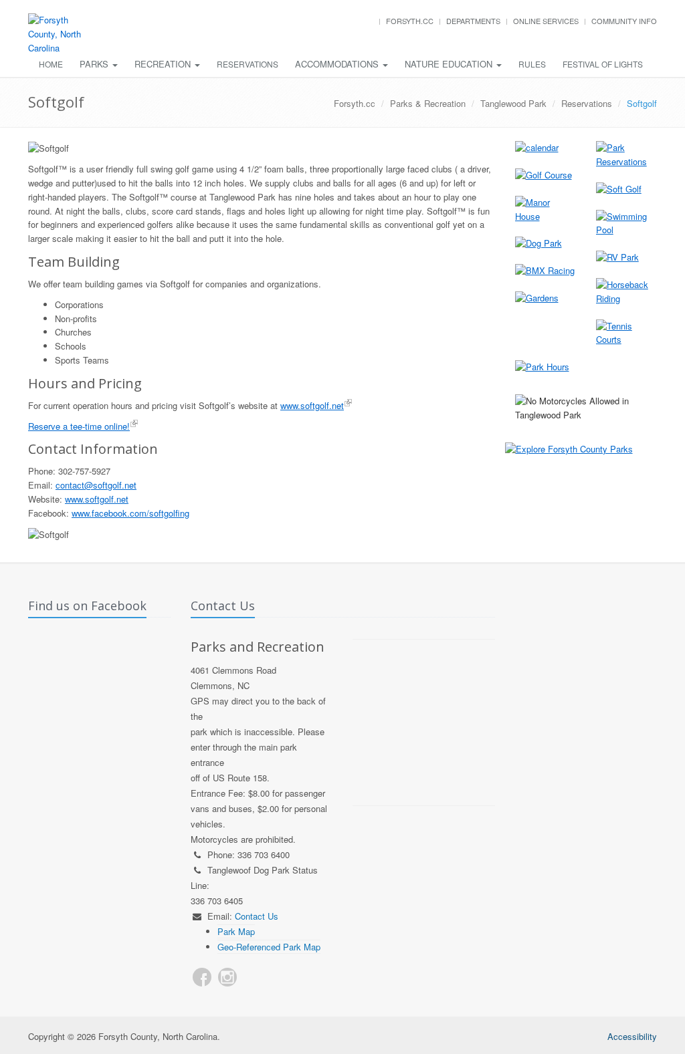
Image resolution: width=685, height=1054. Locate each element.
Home (51, 64)
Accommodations (338, 63)
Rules (532, 64)
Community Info (624, 20)
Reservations (247, 64)
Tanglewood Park (513, 103)
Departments (473, 20)
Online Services (546, 20)
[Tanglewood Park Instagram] (227, 977)
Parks (95, 63)
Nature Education (450, 63)
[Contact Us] (252, 977)
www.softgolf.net (312, 405)
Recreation (163, 63)
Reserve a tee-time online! (79, 426)
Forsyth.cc (409, 20)
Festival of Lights (603, 64)
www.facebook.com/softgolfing (130, 513)
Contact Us (256, 916)
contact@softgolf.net (96, 485)
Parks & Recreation (428, 103)
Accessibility (632, 1036)
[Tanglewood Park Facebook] (202, 977)
